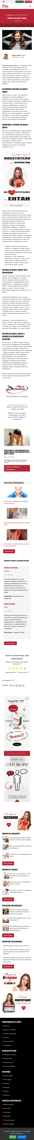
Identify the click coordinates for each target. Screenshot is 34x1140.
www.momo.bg (6, 377)
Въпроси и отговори (10, 1029)
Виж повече (22, 1137)
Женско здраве (8, 1075)
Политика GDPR (8, 1041)
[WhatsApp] (23, 685)
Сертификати (8, 1045)
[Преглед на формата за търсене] (3, 1)
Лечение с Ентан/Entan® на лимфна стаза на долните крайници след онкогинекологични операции (16, 951)
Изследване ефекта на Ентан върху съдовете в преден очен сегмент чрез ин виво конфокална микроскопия (17, 959)
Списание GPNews (9, 1066)
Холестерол (7, 1108)
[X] (14, 685)
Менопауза (7, 1116)
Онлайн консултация (10, 1033)
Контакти (6, 1037)
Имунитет (7, 1083)
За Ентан (6, 1026)
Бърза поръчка (19, 1)
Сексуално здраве (9, 1120)
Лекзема (6, 1091)
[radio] (9, 669)
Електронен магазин (10, 1054)
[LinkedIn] (17, 685)
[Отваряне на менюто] (30, 6)
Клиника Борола (9, 1062)
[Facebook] (10, 685)
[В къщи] (6, 15)
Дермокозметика (9, 1104)
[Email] (20, 685)
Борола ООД (7, 1058)
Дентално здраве (9, 1124)
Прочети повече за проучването (13, 468)
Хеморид (6, 1087)
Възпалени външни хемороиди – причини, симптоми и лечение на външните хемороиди (19, 911)
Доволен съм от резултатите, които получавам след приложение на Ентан (19, 875)
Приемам (12, 1137)
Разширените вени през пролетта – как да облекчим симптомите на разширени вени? (20, 928)
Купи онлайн (28, 1)
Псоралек (7, 1095)
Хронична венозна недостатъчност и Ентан (16, 945)
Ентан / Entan (6, 342)
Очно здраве (7, 1079)
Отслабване (7, 1112)
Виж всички (9, 551)
